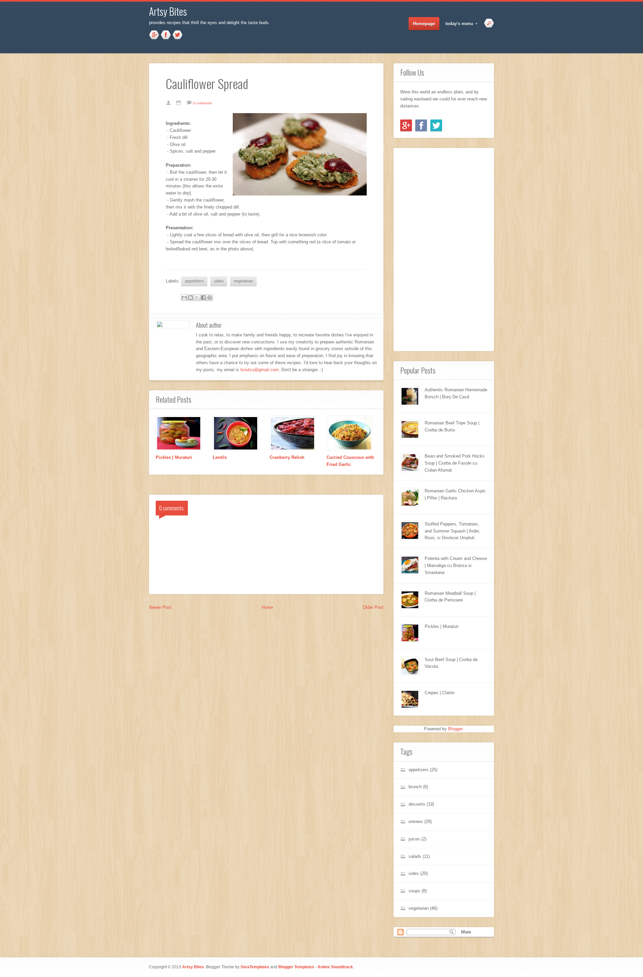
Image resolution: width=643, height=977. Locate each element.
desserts (417, 804)
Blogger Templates (296, 967)
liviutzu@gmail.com (259, 369)
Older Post (373, 607)
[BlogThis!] (190, 297)
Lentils (220, 457)
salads (415, 856)
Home (267, 607)
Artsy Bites (168, 11)
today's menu (457, 23)
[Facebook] (421, 125)
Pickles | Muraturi (174, 457)
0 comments (202, 102)
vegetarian (243, 281)
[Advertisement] (420, 248)
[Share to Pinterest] (209, 297)
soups (414, 890)
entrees (416, 821)
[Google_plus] (406, 125)
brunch (415, 786)
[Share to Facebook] (203, 297)
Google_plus (154, 35)
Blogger (455, 728)
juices (414, 838)
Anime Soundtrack (335, 967)
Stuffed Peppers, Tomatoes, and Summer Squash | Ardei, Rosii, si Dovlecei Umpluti (452, 531)
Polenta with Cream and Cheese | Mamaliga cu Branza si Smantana (456, 565)
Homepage (424, 23)
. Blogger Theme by (236, 967)
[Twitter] (436, 125)
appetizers (194, 281)
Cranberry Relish (287, 457)
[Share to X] (197, 297)
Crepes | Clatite (439, 692)
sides (219, 281)
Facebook (166, 35)
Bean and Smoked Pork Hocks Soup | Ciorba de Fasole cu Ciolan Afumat (455, 463)
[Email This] (184, 297)
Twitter (177, 35)
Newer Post (160, 607)
